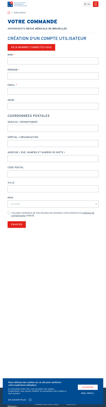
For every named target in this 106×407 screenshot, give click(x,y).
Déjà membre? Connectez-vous (31, 47)
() (89, 4)
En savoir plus (17, 400)
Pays (10, 197)
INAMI (11, 100)
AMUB (17, 4)
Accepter (87, 387)
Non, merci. (87, 393)
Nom (10, 54)
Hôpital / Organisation (23, 137)
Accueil (9, 12)
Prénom (13, 70)
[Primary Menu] (95, 4)
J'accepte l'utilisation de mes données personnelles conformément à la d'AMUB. (52, 214)
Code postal (16, 167)
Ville (11, 182)
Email (11, 85)
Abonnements (37, 28)
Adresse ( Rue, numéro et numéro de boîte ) (36, 152)
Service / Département (23, 122)
